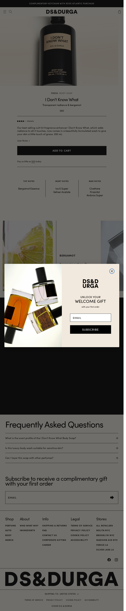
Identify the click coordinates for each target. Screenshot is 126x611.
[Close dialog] (111, 271)
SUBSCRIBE (90, 329)
